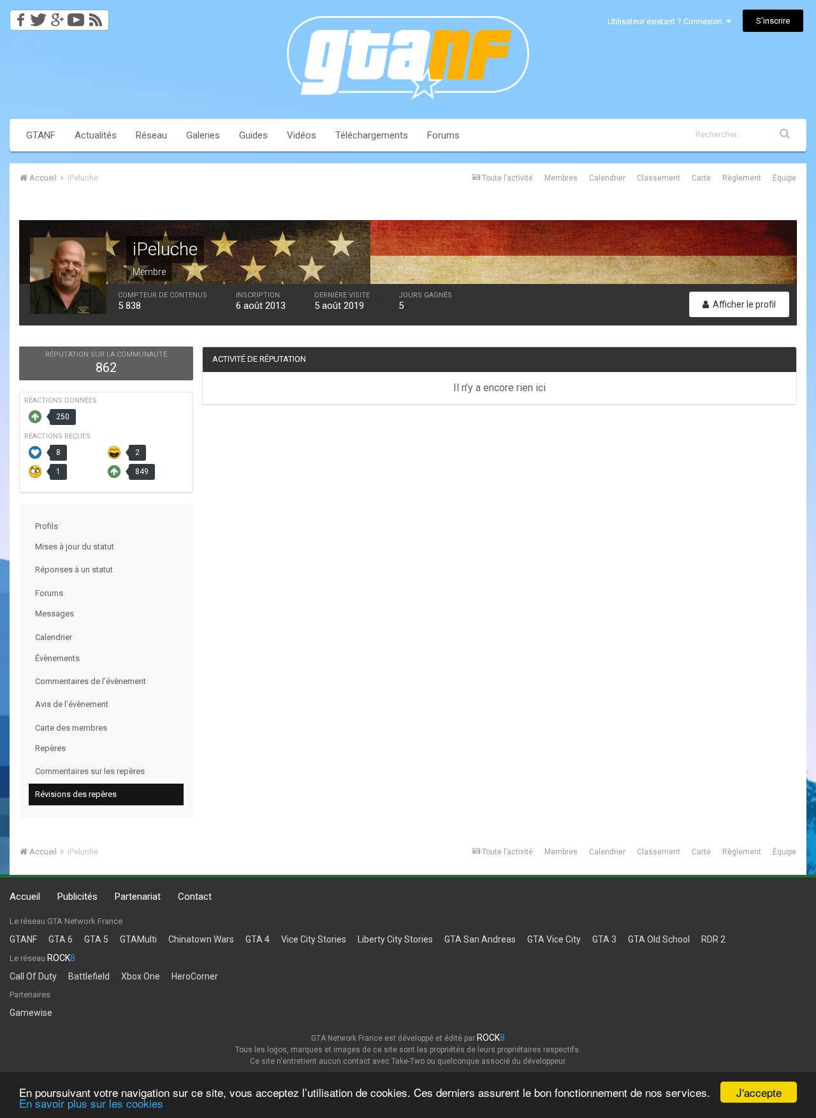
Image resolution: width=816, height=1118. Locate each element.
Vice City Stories (313, 939)
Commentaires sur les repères (90, 771)
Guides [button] (253, 135)
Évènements (57, 658)
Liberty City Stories (395, 939)
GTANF (40, 135)
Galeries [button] (203, 135)
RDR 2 (713, 939)
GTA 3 (604, 939)
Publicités (77, 896)
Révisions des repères (76, 794)
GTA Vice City (554, 939)
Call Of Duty (33, 976)
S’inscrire (773, 21)
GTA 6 (60, 939)
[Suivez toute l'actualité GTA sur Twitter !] (37, 16)
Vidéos (301, 135)
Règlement (741, 178)
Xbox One (140, 976)
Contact (195, 896)
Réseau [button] (151, 135)
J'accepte (759, 1092)
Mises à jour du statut (74, 546)
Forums (443, 135)
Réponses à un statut (74, 569)
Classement (658, 178)
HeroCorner (194, 976)
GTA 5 (96, 939)
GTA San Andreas (480, 939)
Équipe (784, 178)
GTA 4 (257, 939)
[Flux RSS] (98, 16)
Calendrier (607, 178)
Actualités (96, 135)
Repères (50, 748)
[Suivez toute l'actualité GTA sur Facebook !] (18, 16)
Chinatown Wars (201, 939)
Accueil (25, 896)
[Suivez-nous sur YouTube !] (76, 16)
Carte (701, 178)
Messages (54, 613)
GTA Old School (659, 939)
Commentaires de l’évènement (90, 681)
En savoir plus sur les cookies (91, 1103)
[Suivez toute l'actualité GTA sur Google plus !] (57, 16)
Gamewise (31, 1013)
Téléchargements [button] (371, 135)
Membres (561, 178)
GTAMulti (138, 939)
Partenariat (138, 896)
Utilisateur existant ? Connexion (667, 21)
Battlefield (89, 976)
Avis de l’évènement (71, 704)
